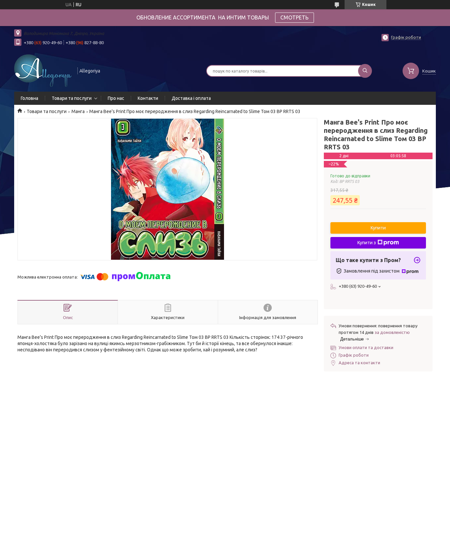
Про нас (116, 98)
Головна (29, 98)
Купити (378, 227)
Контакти (148, 98)
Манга (78, 111)
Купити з (366, 242)
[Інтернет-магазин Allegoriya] (42, 70)
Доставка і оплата (191, 98)
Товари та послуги (72, 98)
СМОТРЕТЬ (294, 17)
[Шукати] (365, 71)
